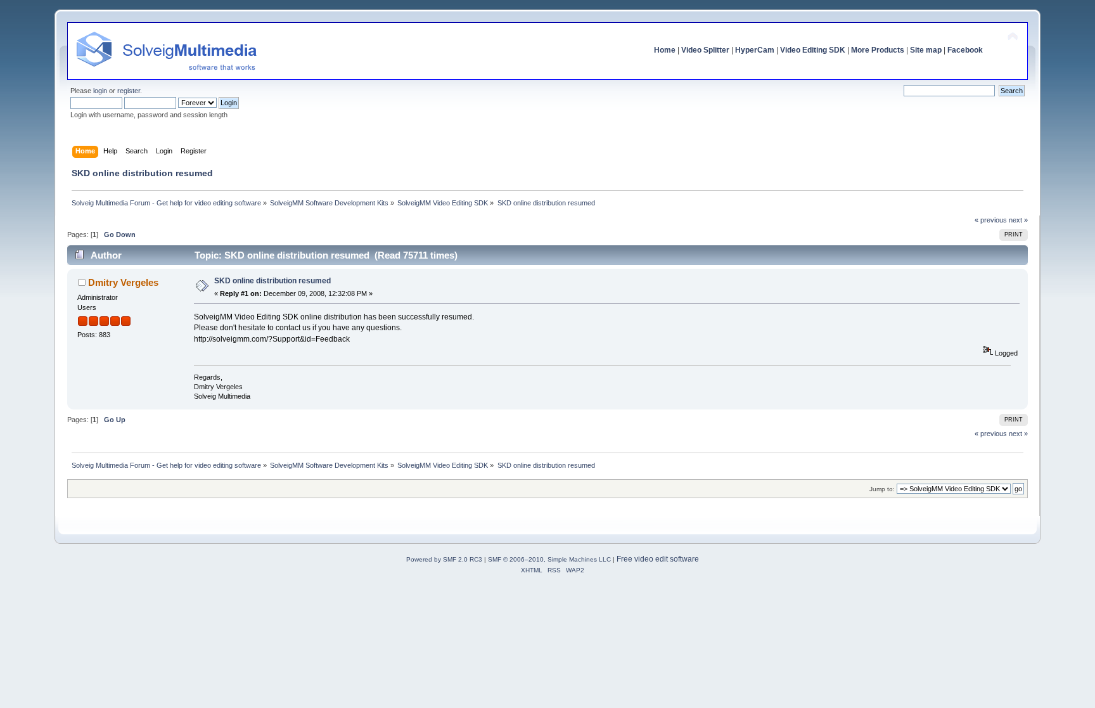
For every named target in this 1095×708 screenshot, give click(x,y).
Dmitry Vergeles (123, 282)
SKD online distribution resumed (272, 280)
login (100, 90)
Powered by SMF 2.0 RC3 (444, 559)
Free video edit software (658, 559)
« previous (991, 220)
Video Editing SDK (812, 50)
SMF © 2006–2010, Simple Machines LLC (549, 559)
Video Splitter (705, 50)
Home (665, 50)
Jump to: (882, 489)
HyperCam (754, 50)
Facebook (965, 50)
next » (1018, 220)
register (128, 90)
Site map (926, 50)
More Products (877, 50)
